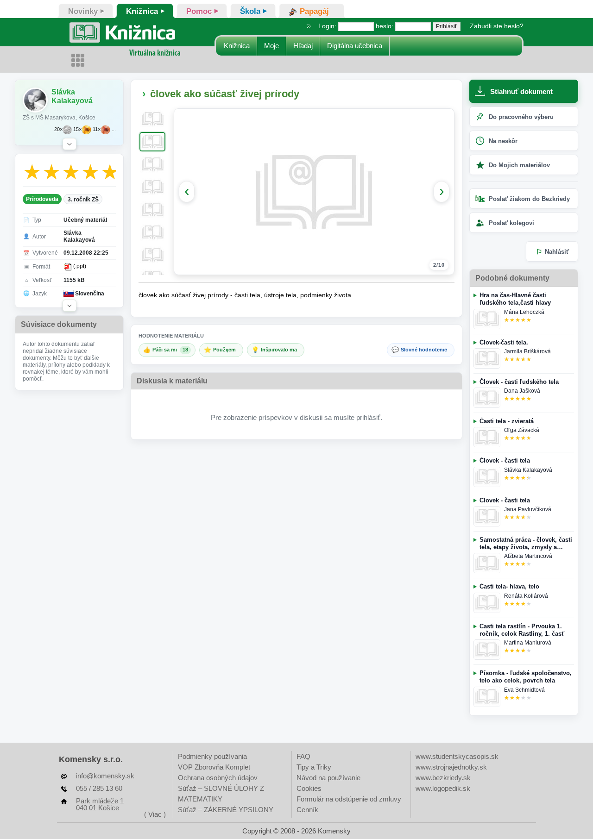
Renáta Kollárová (526, 596)
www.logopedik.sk (443, 788)
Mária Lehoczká (524, 312)
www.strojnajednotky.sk (451, 767)
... (114, 129)
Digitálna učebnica (354, 46)
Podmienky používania (212, 756)
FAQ (303, 756)
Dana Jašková (522, 391)
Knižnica (237, 46)
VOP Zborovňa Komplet (214, 767)
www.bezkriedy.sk (443, 778)
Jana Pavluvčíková (527, 509)
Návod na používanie (328, 778)
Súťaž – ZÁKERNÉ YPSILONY (225, 810)
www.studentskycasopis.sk (457, 756)
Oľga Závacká (521, 430)
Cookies (309, 788)
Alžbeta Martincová (528, 556)
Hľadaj (303, 46)
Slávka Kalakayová (528, 470)
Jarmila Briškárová (527, 351)
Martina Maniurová (527, 642)
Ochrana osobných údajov (218, 778)
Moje (271, 46)
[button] (69, 144)
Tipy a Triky (313, 767)
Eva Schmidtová (524, 690)
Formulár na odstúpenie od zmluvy (348, 799)
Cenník (307, 810)
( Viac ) (155, 814)
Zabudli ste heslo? (497, 26)
